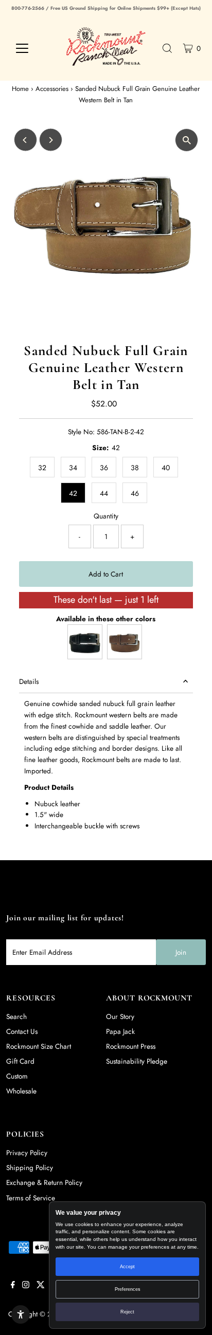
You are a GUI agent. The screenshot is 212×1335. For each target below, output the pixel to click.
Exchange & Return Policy (44, 1182)
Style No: (81, 432)
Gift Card (20, 1061)
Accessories (52, 89)
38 (135, 467)
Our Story (120, 1016)
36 (104, 467)
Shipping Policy (29, 1167)
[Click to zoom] (186, 140)
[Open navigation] (31, 48)
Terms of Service (30, 1198)
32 (42, 467)
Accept (127, 1266)
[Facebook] (12, 1285)
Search (16, 1016)
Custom (17, 1076)
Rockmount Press (130, 1046)
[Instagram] (26, 1285)
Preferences (127, 1289)
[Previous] (25, 140)
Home (20, 89)
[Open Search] (167, 48)
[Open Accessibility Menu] (20, 1314)
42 (73, 493)
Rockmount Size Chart (38, 1046)
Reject (127, 1311)
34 (73, 467)
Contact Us (22, 1031)
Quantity (106, 516)
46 (135, 493)
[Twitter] (40, 1285)
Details (29, 681)
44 (104, 493)
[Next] (50, 140)
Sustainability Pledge (136, 1061)
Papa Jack (120, 1031)
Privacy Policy (26, 1152)
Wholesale (21, 1091)
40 (166, 467)
